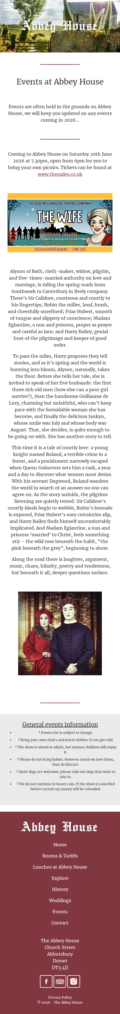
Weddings (60, 900)
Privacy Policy (60, 997)
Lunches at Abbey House (60, 867)
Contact (60, 923)
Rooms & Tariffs (60, 856)
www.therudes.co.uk (60, 174)
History (60, 889)
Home (60, 844)
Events (60, 911)
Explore (60, 878)
